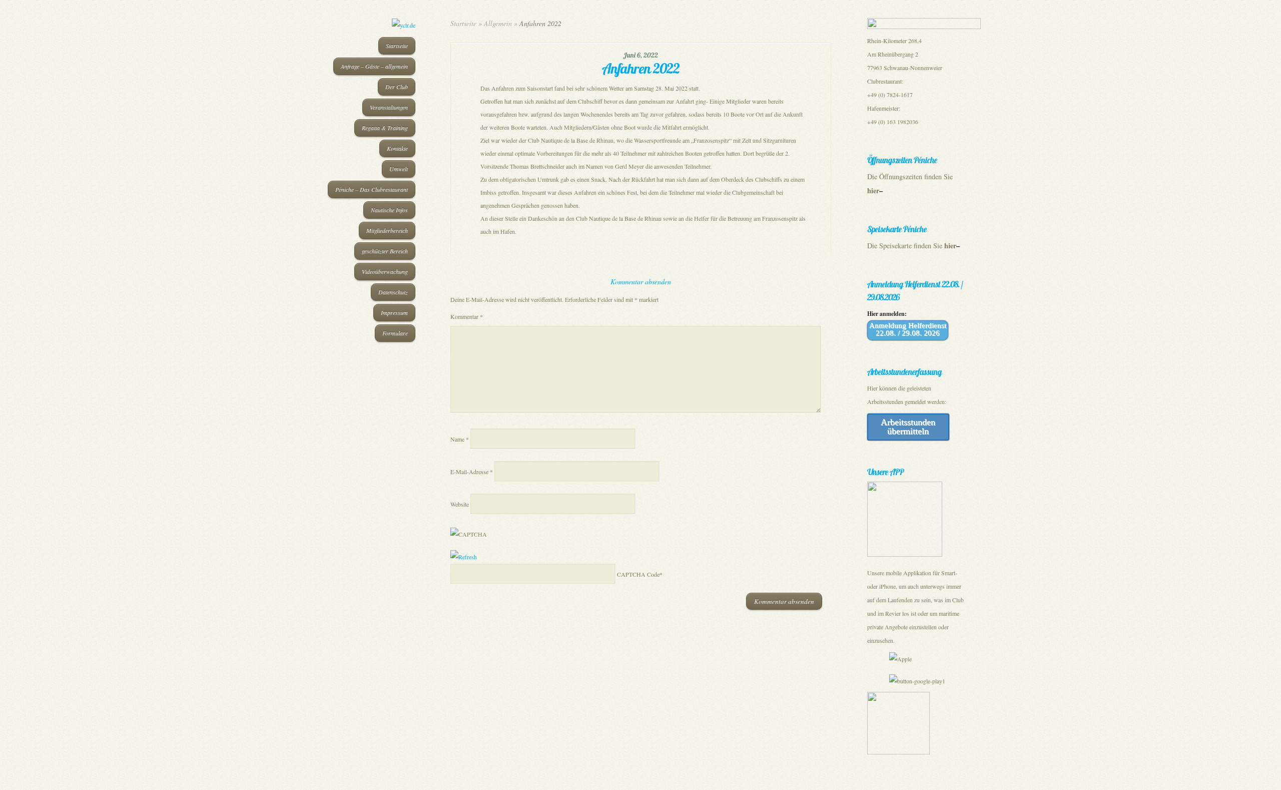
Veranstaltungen (389, 107)
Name (459, 439)
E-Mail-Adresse (471, 472)
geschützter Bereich (385, 251)
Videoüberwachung (385, 271)
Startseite (397, 46)
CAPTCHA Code (638, 574)
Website (459, 504)
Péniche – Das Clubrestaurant (371, 189)
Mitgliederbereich (387, 230)
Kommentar (466, 316)
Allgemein (498, 23)
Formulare (395, 333)
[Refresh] (463, 557)
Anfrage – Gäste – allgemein (374, 66)
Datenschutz (393, 292)
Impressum (394, 312)
